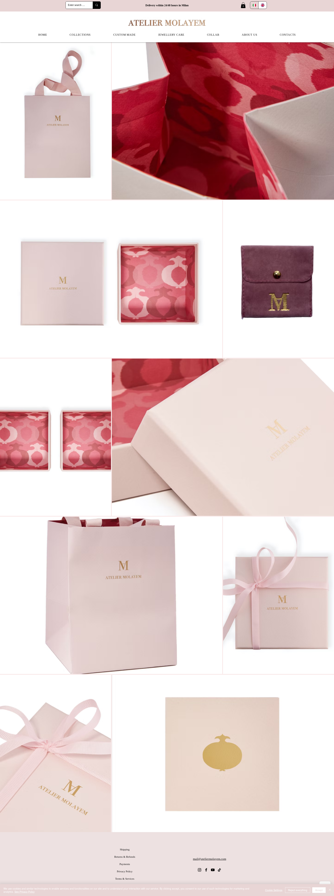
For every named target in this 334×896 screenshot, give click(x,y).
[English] (262, 5)
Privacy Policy (125, 871)
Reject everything (297, 890)
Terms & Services (124, 878)
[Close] (330, 890)
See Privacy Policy (24, 891)
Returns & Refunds (124, 856)
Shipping (125, 849)
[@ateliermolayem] (199, 870)
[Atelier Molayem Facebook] (206, 870)
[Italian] (254, 5)
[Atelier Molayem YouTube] (212, 870)
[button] (243, 5)
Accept (319, 890)
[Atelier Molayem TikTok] (219, 870)
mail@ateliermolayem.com (209, 859)
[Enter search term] (97, 5)
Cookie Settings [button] (273, 890)
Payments (125, 864)
